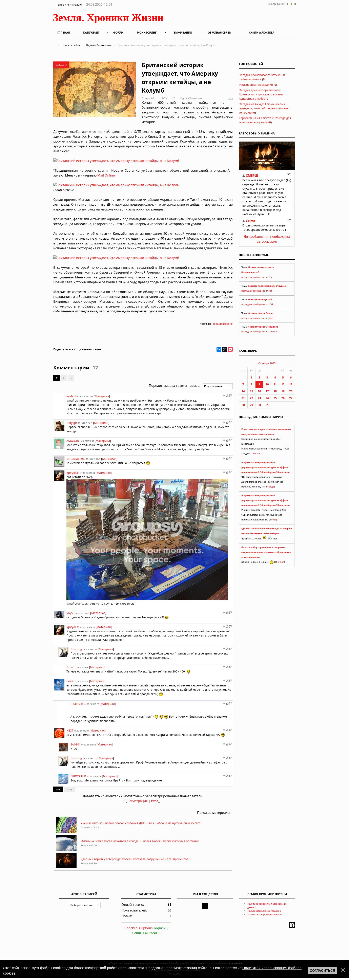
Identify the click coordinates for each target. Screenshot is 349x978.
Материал (102, 396)
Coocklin (256, 453)
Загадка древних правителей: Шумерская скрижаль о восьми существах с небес (261, 94)
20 (290, 391)
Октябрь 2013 (266, 363)
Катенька (273, 331)
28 (243, 405)
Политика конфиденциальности (264, 914)
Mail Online (106, 175)
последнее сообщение (253, 277)
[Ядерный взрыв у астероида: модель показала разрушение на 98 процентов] (66, 868)
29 (251, 405)
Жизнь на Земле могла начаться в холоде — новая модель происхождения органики (140, 841)
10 (267, 384)
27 (290, 398)
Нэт (270, 277)
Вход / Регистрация (69, 4)
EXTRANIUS (151, 933)
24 (267, 398)
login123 (160, 928)
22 (251, 398)
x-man (281, 561)
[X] (224, 349)
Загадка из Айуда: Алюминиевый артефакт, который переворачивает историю (264, 108)
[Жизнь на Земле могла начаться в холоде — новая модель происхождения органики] (66, 850)
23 (259, 398)
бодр (271, 486)
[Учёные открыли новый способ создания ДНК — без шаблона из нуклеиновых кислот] (66, 832)
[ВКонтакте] (219, 349)
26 (283, 398)
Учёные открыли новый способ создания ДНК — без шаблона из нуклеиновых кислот (141, 823)
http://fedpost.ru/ (223, 323)
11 (275, 384)
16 (259, 391)
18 (275, 391)
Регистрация (137, 801)
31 (267, 405)
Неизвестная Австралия (256, 85)
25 (275, 398)
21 (243, 398)
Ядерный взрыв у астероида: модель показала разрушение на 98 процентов (134, 859)
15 (251, 391)
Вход (155, 801)
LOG (270, 304)
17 (267, 391)
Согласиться (322, 970)
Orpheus (146, 928)
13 (290, 384)
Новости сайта (71, 45)
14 (243, 391)
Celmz (137, 933)
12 (283, 384)
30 (259, 405)
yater (270, 318)
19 (283, 391)
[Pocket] (230, 349)
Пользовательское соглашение (264, 910)
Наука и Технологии (98, 45)
